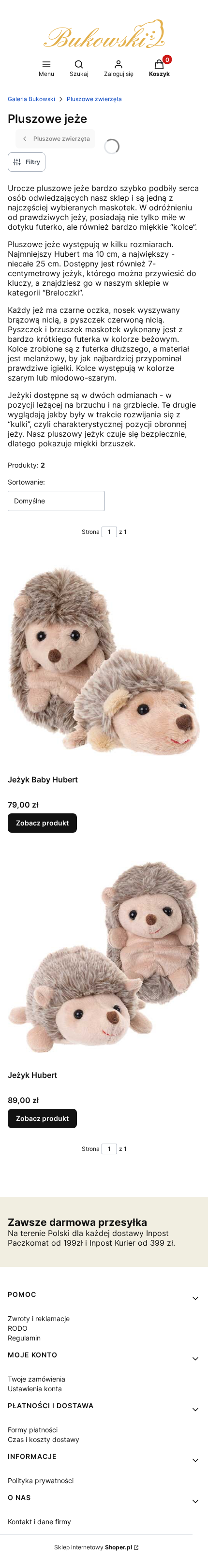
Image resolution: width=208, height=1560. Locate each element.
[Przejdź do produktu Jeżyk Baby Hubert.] (104, 661)
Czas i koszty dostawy (43, 1439)
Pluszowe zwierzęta (94, 99)
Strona (91, 531)
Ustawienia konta (35, 1388)
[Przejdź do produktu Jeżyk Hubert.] (104, 957)
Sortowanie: (26, 482)
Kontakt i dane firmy (39, 1521)
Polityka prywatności (41, 1480)
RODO (18, 1328)
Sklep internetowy (93, 1547)
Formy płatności (33, 1430)
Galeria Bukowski (31, 99)
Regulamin (24, 1338)
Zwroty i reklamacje (39, 1318)
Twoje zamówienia (36, 1379)
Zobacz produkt (42, 823)
